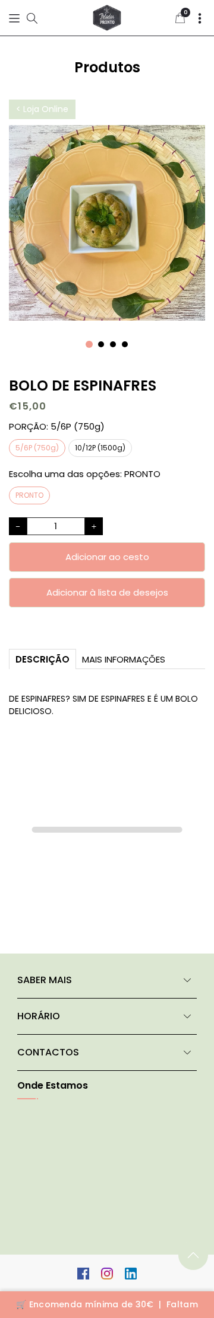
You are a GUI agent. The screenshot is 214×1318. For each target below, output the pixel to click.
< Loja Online (42, 109)
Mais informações (123, 659)
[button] (14, 18)
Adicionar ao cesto (107, 557)
